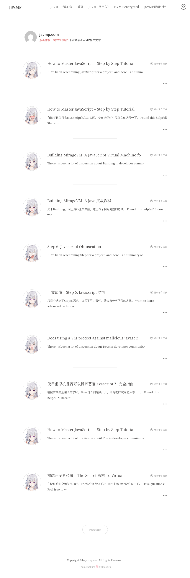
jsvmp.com (92, 560)
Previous (95, 530)
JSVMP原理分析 (155, 7)
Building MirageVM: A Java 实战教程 (79, 200)
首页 (80, 7)
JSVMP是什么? (99, 7)
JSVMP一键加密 (61, 7)
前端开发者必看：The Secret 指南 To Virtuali (86, 475)
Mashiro (106, 567)
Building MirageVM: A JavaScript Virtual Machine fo (94, 155)
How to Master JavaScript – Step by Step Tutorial (91, 63)
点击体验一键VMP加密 (53, 40)
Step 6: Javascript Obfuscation (74, 246)
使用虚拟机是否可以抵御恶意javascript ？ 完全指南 (90, 383)
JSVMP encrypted (126, 7)
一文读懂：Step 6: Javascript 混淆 (76, 292)
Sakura (91, 567)
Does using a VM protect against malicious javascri (92, 338)
